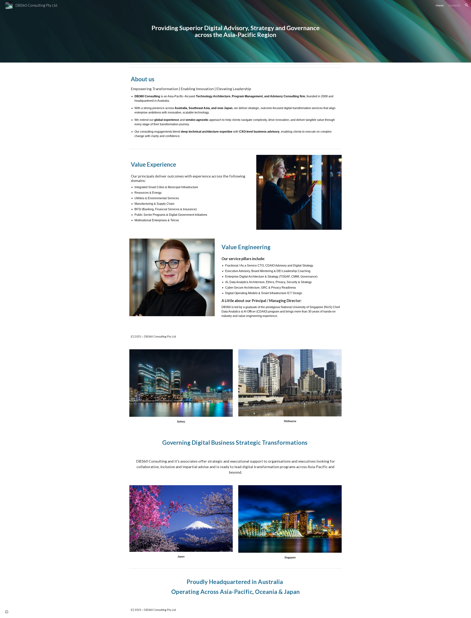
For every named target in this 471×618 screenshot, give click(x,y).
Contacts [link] (454, 5)
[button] (466, 5)
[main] (235, 31)
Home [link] (440, 5)
